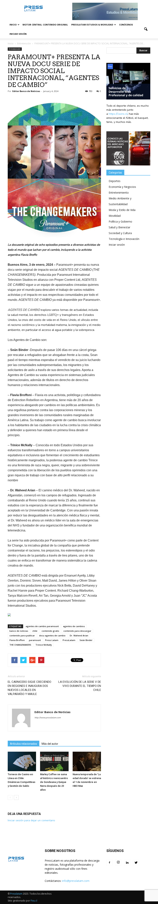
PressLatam (69, 640)
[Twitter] (136, 863)
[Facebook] (109, 863)
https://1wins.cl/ (118, 114)
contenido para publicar (22, 635)
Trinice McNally (43, 644)
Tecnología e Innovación (124, 239)
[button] (145, 29)
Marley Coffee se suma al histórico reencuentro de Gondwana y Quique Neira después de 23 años (54, 782)
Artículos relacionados (23, 743)
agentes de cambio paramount (42, 626)
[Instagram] (118, 862)
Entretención (15, 49)
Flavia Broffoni (17, 640)
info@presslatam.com (75, 881)
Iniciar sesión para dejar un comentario (31, 820)
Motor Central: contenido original (45, 24)
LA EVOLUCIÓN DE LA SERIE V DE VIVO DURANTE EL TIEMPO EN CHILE (79, 686)
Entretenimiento (119, 192)
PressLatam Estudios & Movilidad (92, 24)
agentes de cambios (74, 626)
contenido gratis (50, 630)
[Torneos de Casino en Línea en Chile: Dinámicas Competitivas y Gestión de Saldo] (22, 761)
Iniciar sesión (18, 33)
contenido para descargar (77, 630)
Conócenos (126, 24)
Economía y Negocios (122, 187)
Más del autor (50, 743)
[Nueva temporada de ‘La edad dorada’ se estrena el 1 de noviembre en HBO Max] (87, 761)
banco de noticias (18, 630)
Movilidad (115, 216)
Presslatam (16, 893)
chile (34, 630)
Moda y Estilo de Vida (122, 210)
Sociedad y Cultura (120, 233)
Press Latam (51, 640)
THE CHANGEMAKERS (20, 644)
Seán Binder (86, 640)
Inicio (13, 24)
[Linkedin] (127, 863)
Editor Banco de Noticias (26, 91)
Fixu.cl (34, 900)
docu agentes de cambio (52, 635)
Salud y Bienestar (119, 227)
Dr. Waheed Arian (79, 635)
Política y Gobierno (120, 221)
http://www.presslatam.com (47, 717)
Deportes (114, 181)
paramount (35, 640)
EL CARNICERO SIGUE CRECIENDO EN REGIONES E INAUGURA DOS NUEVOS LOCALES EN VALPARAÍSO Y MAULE (29, 688)
